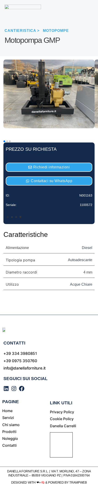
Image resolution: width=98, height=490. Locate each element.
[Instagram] (14, 388)
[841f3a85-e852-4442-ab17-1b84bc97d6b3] (49, 127)
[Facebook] (21, 388)
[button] (8, 217)
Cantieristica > (22, 31)
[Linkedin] (6, 388)
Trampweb (78, 482)
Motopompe (56, 31)
